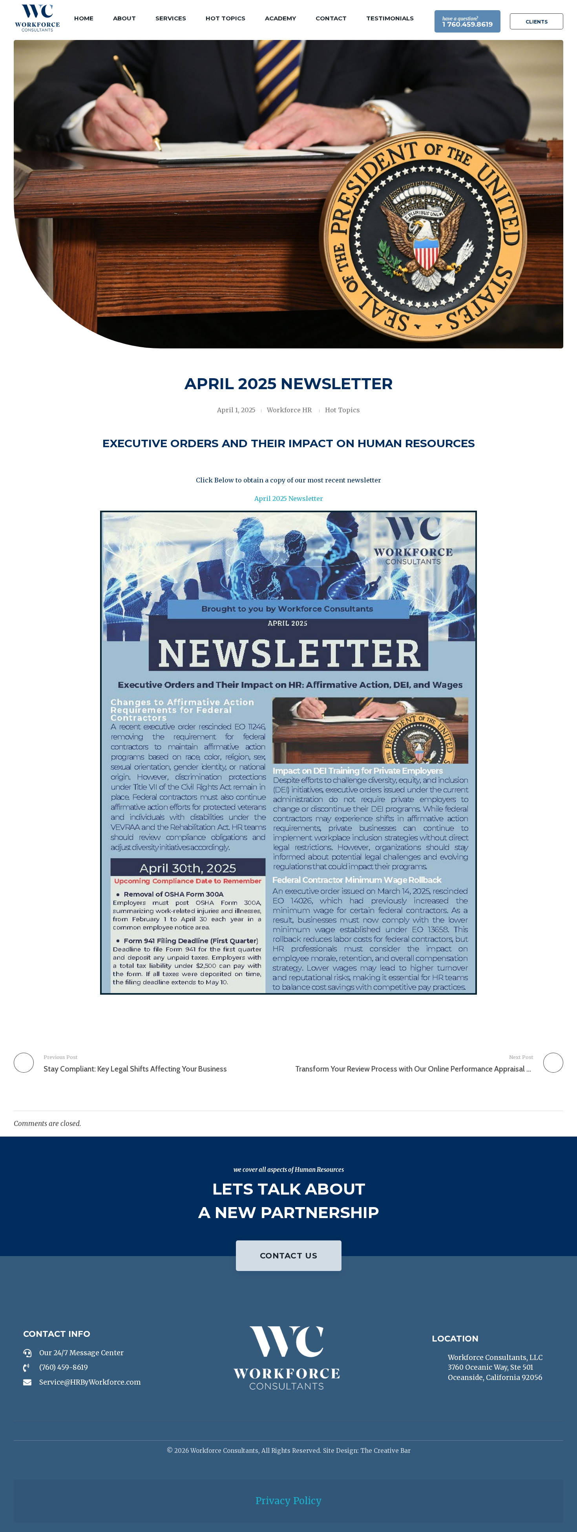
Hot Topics (342, 410)
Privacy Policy (289, 1501)
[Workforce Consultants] (37, 18)
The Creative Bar (385, 1450)
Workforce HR (289, 410)
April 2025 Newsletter (288, 498)
